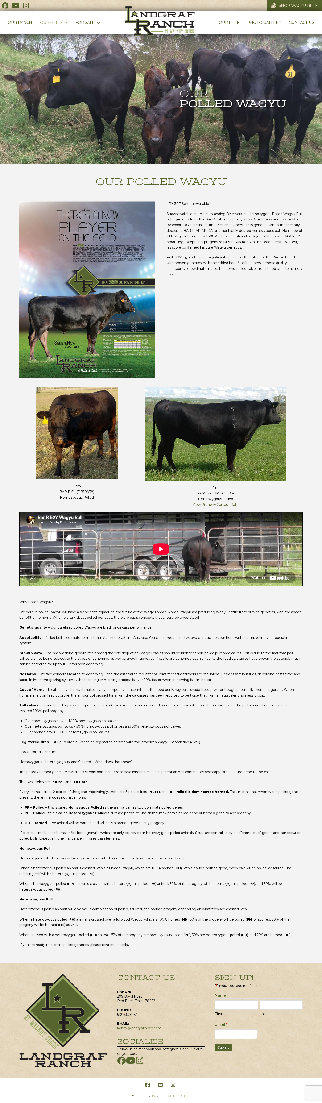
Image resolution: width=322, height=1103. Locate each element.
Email (221, 1024)
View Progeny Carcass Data (215, 504)
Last (263, 1014)
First (218, 1014)
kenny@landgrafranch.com (139, 1028)
